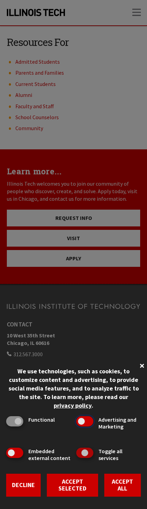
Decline (23, 485)
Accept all (122, 485)
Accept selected (72, 485)
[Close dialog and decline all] (142, 365)
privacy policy (73, 405)
